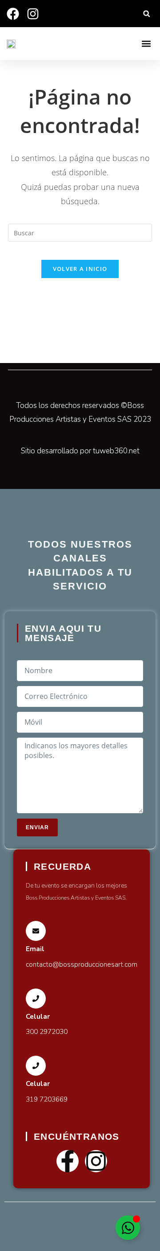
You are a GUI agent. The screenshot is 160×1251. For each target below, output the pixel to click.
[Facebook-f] (67, 1161)
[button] (146, 13)
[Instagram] (96, 1161)
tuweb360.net (116, 451)
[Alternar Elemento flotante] (128, 1227)
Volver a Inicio (80, 269)
